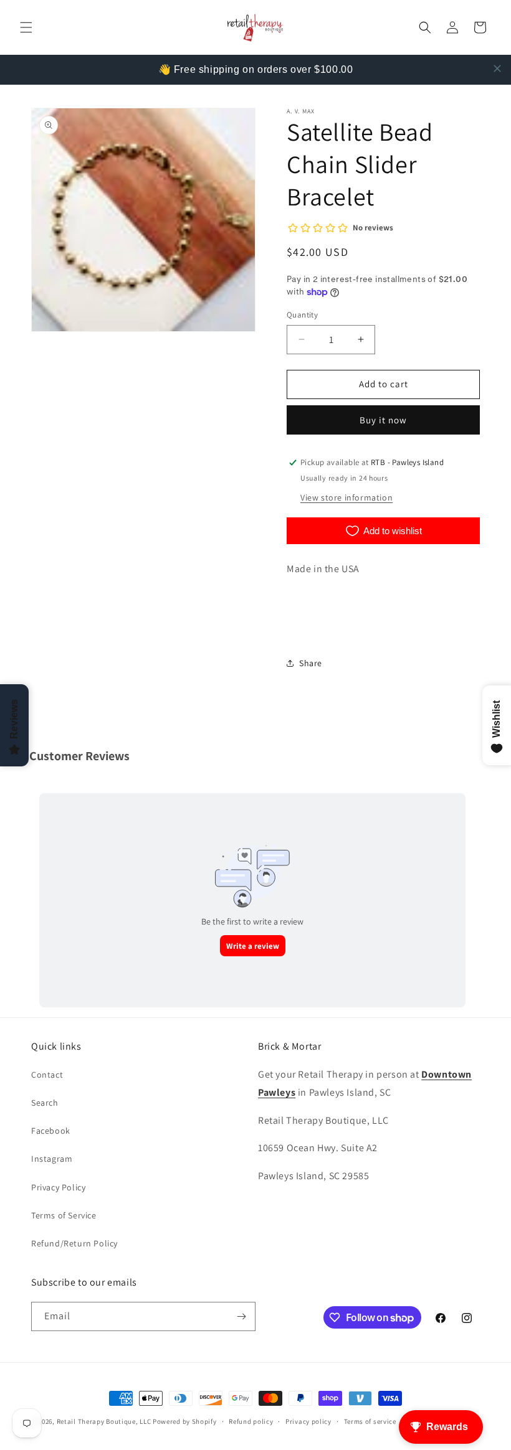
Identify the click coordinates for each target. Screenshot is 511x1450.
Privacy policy (308, 1421)
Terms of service (370, 1421)
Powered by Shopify (185, 1421)
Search (45, 1102)
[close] (497, 68)
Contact (47, 1074)
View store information (346, 497)
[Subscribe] (241, 1316)
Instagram (51, 1158)
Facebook (50, 1130)
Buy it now (383, 420)
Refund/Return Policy (74, 1243)
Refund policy (251, 1421)
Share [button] (310, 663)
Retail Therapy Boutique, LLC (104, 1421)
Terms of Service (64, 1215)
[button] (26, 27)
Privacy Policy (58, 1187)
